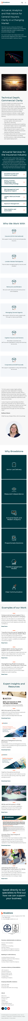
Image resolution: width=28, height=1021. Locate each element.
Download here (5, 718)
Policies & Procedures (17, 1016)
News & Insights (5, 997)
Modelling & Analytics (6, 977)
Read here (4, 626)
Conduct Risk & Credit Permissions (10, 962)
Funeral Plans (4, 976)
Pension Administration (7, 942)
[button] (22, 3)
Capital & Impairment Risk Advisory (10, 958)
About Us (3, 995)
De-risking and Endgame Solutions (10, 949)
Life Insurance (5, 970)
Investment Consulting (7, 946)
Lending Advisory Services (8, 957)
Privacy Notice (12, 1018)
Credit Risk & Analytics (7, 960)
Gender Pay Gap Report (7, 1005)
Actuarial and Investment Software (10, 950)
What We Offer (5, 984)
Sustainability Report (6, 1003)
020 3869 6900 (6, 917)
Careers (3, 1000)
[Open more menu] (25, 3)
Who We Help (5, 986)
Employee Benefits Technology (9, 987)
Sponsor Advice (5, 947)
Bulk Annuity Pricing (6, 973)
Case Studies (4, 1002)
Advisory (3, 944)
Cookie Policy (9, 1016)
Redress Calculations (6, 974)
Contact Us (4, 998)
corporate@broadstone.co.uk (10, 919)
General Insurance (6, 971)
